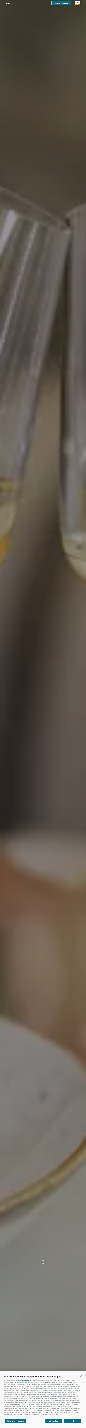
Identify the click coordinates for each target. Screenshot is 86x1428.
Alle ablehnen (54, 1421)
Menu (8, 3)
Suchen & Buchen (61, 3)
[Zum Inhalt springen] (43, 1261)
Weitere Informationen (15, 1421)
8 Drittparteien (26, 1380)
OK (72, 1421)
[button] (81, 1376)
